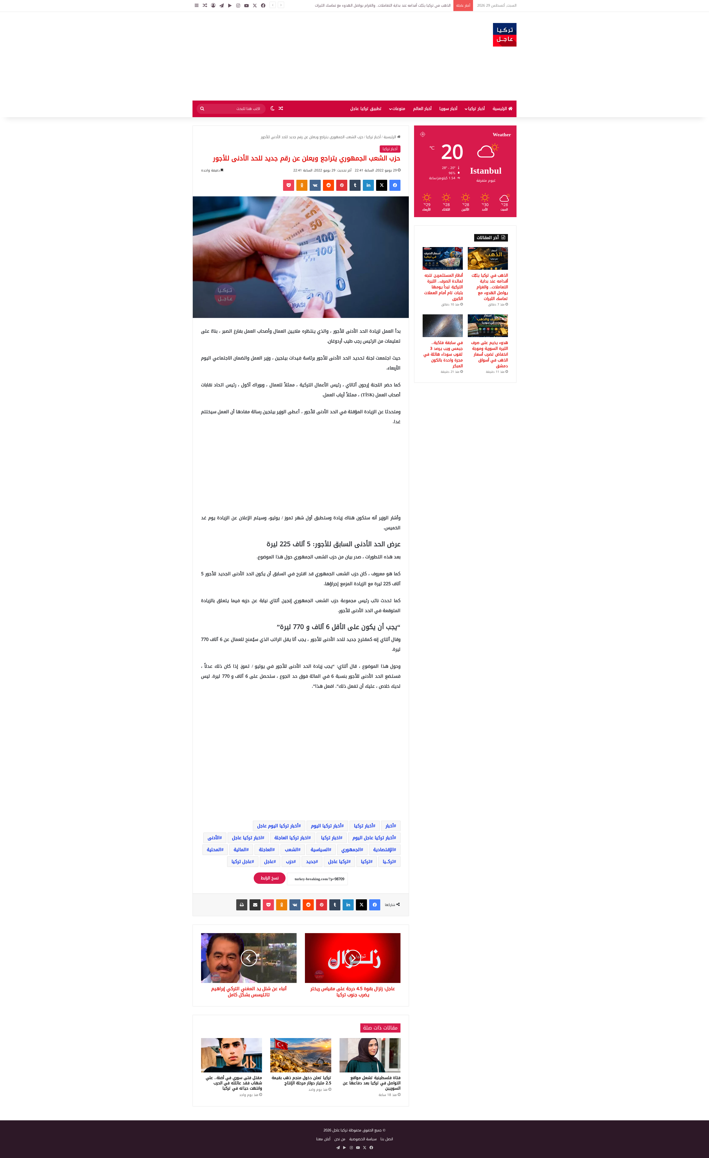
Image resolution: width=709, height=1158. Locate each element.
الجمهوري (351, 849)
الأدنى (214, 837)
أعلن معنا (323, 1139)
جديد (311, 861)
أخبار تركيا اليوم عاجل (278, 825)
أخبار (390, 825)
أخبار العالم (422, 108)
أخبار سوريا (448, 108)
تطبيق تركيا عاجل (366, 108)
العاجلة (266, 849)
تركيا (365, 861)
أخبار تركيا (476, 108)
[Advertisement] (299, 56)
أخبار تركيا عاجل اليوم (373, 837)
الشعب (291, 849)
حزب (290, 861)
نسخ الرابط (270, 878)
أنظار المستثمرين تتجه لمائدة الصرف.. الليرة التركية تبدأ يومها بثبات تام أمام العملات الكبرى (443, 287)
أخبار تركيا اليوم (326, 825)
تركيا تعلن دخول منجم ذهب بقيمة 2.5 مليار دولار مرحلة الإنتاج (301, 1080)
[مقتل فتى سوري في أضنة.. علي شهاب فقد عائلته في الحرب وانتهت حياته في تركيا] (231, 1055)
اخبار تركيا (330, 837)
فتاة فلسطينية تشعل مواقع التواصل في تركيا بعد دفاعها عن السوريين (371, 1083)
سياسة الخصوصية (363, 1139)
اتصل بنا (387, 1139)
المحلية (214, 849)
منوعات (398, 108)
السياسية (320, 849)
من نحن (339, 1139)
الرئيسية (500, 108)
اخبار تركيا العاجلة (291, 837)
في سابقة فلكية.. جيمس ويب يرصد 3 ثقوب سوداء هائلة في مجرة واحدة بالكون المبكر (443, 354)
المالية (240, 849)
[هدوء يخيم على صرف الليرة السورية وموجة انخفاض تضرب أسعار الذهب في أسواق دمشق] (488, 325)
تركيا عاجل (338, 861)
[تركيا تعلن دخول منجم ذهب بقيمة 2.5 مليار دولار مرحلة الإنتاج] (300, 1055)
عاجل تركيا (242, 861)
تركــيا (388, 861)
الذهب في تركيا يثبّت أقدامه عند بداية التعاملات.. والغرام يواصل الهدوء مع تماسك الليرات (490, 287)
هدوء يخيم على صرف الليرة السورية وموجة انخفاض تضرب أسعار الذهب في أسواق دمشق (489, 354)
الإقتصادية (383, 849)
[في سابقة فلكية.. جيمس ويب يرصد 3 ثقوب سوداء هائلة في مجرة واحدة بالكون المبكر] (443, 325)
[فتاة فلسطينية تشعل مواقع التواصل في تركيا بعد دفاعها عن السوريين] (370, 1055)
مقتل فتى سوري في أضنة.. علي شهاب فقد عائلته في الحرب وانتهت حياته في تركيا (234, 1083)
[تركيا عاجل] (505, 35)
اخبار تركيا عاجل (247, 837)
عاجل (269, 861)
